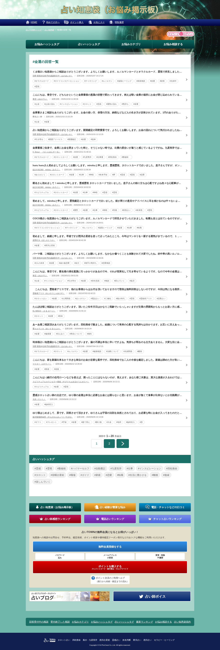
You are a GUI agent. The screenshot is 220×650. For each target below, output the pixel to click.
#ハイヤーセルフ (80, 468)
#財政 (162, 81)
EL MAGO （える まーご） (44, 311)
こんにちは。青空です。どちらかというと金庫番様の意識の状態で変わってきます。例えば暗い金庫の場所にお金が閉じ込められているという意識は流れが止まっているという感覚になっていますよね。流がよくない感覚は (107, 94)
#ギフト (38, 422)
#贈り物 (98, 422)
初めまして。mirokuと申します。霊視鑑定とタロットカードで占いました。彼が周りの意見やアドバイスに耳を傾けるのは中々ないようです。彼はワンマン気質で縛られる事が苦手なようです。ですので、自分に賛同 (107, 200)
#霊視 (37, 86)
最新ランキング (144, 621)
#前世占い (126, 210)
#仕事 (81, 175)
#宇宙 (64, 422)
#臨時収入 (48, 404)
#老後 (56, 369)
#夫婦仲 (173, 81)
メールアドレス (110, 556)
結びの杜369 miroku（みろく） (46, 170)
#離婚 (155, 475)
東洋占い (137, 640)
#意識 (98, 104)
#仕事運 (99, 157)
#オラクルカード (42, 81)
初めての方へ (53, 22)
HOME (34, 22)
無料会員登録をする (110, 546)
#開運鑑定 (71, 139)
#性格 (114, 210)
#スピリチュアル (42, 192)
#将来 (60, 316)
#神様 (91, 175)
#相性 (89, 334)
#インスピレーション (69, 104)
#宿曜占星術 (57, 475)
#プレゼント (51, 422)
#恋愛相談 (106, 263)
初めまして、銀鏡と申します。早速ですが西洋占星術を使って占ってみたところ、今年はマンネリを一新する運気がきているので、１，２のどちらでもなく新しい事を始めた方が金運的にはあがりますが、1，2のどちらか (107, 236)
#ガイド (85, 475)
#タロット (87, 104)
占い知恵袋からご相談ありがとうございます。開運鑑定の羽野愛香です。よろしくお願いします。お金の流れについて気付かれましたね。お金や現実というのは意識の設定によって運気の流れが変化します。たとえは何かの (107, 130)
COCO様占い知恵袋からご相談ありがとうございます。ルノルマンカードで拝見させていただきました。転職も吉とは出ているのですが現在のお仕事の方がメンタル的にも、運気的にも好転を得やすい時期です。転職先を (107, 218)
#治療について (112, 351)
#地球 (118, 422)
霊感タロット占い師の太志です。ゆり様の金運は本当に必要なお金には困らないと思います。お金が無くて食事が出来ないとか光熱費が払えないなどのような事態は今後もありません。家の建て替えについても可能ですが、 (107, 395)
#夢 (113, 175)
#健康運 (47, 334)
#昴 (141, 422)
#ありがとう (40, 175)
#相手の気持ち (90, 263)
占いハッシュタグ (89, 44)
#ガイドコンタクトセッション (66, 81)
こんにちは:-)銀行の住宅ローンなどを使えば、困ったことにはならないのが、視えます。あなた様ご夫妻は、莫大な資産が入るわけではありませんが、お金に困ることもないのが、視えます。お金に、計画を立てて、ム (107, 377)
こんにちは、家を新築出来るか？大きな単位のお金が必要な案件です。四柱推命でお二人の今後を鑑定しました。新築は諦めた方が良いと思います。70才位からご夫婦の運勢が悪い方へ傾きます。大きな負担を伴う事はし (107, 359)
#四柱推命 (112, 157)
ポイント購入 (77, 22)
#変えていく (119, 281)
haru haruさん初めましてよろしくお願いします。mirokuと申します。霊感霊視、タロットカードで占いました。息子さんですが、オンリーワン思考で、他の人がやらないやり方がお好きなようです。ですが (107, 165)
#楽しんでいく (42, 481)
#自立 (76, 263)
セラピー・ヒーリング (164, 640)
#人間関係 (66, 298)
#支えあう (60, 334)
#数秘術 (126, 157)
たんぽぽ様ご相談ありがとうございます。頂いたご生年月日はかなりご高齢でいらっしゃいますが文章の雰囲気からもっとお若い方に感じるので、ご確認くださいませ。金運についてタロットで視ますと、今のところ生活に (107, 306)
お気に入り (99, 22)
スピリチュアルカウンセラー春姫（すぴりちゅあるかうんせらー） (61, 382)
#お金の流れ (49, 104)
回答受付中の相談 (38, 621)
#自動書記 (99, 468)
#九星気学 (87, 157)
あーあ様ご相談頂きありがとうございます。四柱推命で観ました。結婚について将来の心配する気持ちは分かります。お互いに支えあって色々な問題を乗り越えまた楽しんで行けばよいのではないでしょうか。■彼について (107, 324)
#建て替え (85, 422)
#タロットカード (61, 157)
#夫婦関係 (128, 351)
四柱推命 (76, 640)
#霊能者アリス (145, 298)
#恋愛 (142, 175)
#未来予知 (103, 175)
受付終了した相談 (60, 621)
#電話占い (95, 298)
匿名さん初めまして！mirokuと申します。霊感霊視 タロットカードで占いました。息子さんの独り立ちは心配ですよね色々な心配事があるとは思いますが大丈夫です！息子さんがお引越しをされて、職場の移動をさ (107, 183)
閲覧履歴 (119, 22)
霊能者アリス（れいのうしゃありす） (49, 293)
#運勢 (75, 210)
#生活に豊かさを (137, 475)
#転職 (139, 228)
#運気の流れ (111, 104)
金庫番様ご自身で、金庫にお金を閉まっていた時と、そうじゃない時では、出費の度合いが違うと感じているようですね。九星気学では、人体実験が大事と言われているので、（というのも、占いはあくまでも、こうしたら (107, 147)
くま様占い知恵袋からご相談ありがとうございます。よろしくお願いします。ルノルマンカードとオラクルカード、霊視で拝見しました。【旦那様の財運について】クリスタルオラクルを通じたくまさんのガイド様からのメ (107, 71)
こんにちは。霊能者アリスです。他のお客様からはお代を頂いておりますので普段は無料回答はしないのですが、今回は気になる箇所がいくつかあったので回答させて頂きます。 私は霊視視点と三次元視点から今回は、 (107, 289)
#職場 (72, 475)
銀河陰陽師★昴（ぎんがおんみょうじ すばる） (53, 417)
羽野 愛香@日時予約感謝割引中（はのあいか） (53, 76)
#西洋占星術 (49, 245)
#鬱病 (139, 351)
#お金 (37, 104)
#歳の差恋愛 (64, 263)
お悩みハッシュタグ (47, 44)
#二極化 (107, 298)
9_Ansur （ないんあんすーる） (46, 152)
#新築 (46, 369)
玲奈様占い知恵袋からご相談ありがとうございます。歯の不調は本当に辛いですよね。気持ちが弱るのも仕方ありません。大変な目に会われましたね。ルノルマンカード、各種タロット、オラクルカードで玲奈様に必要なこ (107, 342)
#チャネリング (90, 81)
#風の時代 (120, 298)
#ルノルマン (107, 81)
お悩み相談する (173, 44)
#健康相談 (97, 351)
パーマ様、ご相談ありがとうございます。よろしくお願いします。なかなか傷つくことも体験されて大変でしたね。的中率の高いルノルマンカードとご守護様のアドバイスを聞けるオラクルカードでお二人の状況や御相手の (107, 253)
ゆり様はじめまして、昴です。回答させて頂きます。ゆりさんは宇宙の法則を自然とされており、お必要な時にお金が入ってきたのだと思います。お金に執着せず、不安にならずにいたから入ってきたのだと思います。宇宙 (107, 412)
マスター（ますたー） (42, 364)
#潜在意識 (95, 281)
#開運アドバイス (55, 139)
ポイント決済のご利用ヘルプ (112, 580)
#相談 (106, 281)
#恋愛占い (161, 298)
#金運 (152, 81)
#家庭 (97, 475)
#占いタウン (80, 298)
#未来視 (139, 210)
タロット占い (64, 640)
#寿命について (76, 334)
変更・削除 (160, 556)
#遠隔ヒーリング (124, 81)
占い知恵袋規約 (182, 621)
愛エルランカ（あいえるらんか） (47, 329)
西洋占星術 (105, 640)
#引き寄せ (39, 139)
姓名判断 (127, 640)
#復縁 (166, 475)
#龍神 (93, 139)
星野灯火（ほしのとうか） (44, 240)
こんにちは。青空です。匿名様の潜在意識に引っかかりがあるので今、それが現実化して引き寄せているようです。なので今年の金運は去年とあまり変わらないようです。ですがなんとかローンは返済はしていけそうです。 (107, 271)
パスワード (60, 556)
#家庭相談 (140, 81)
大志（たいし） (39, 399)
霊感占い (116, 640)
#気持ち (125, 104)
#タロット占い (41, 298)
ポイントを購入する (110, 567)
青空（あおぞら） (40, 99)
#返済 (132, 281)
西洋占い (148, 640)
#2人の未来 (39, 263)
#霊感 (122, 175)
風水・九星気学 (90, 640)
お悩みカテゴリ (131, 44)
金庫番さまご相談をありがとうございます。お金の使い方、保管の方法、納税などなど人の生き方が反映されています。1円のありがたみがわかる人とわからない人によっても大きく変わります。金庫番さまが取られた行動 (107, 112)
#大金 (109, 422)
